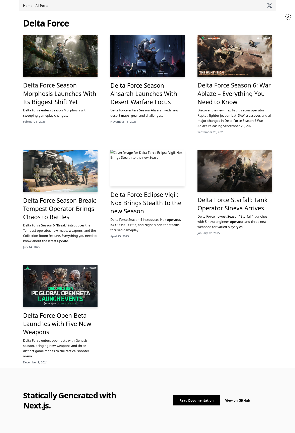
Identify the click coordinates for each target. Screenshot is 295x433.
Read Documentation (196, 400)
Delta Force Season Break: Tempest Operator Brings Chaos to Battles (59, 208)
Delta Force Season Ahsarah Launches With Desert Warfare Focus (143, 93)
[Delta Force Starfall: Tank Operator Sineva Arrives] (234, 171)
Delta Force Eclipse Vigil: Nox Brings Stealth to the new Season (145, 202)
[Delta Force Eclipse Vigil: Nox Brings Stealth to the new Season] (147, 168)
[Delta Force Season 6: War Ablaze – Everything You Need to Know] (234, 56)
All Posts (42, 5)
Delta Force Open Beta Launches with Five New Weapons (57, 323)
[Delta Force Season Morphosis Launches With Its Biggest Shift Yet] (60, 56)
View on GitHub (237, 400)
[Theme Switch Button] (288, 17)
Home (27, 5)
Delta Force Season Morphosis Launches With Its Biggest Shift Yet (59, 93)
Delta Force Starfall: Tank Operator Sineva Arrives (232, 204)
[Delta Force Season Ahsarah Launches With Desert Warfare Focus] (147, 56)
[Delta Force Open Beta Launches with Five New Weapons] (60, 286)
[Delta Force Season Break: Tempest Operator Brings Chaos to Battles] (60, 171)
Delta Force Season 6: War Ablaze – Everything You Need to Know (234, 93)
